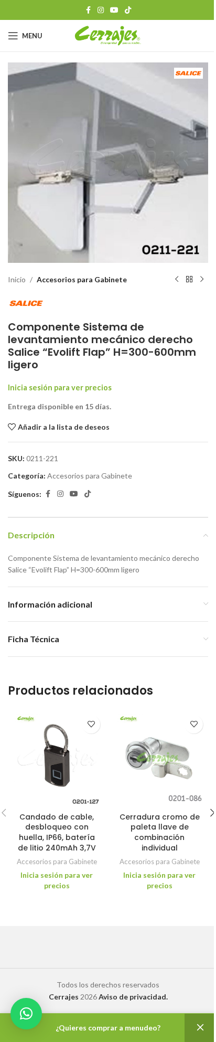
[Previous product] (176, 279)
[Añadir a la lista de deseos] (91, 724)
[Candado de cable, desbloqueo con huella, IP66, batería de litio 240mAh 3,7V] (56, 758)
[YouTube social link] (114, 10)
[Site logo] (108, 34)
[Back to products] (189, 279)
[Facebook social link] (88, 10)
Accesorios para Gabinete (82, 279)
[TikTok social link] (128, 10)
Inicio (17, 279)
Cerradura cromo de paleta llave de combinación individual (160, 832)
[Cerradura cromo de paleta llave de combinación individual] (159, 758)
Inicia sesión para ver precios (60, 387)
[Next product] (202, 279)
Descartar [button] (200, 1028)
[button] (26, 1013)
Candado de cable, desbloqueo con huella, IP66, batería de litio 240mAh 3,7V (57, 832)
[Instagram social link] (100, 10)
